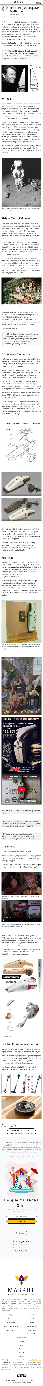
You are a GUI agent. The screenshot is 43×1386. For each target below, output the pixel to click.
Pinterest (21, 1352)
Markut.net (38, 1365)
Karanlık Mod (32, 1334)
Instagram (21, 1341)
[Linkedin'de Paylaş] (15, 17)
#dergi (22, 1233)
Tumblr (21, 1356)
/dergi (15, 1380)
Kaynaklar (8, 1126)
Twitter (21, 1349)
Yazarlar (32, 1319)
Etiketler (32, 1323)
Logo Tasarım (10, 1330)
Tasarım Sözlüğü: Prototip (21, 1131)
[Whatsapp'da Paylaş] (18, 17)
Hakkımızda (11, 1323)
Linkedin (21, 1345)
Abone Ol (22, 1221)
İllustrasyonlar (32, 1326)
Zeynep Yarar (14, 14)
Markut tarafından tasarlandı (21, 1383)
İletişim (10, 1319)
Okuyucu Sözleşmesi (11, 1326)
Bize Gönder (32, 1330)
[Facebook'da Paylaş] (8, 17)
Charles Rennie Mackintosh (21, 1245)
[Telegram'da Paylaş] (21, 17)
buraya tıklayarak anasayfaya (15, 1149)
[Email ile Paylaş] (24, 17)
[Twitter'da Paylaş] (12, 17)
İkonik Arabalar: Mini (21, 1251)
